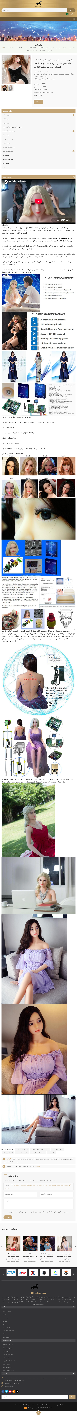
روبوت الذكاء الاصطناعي (20, 48)
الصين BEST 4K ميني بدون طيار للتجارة (30, 1255)
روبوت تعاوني (6, 155)
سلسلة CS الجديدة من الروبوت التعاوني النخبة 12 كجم (64, 1255)
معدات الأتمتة (6, 119)
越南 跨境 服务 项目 (8, 1331)
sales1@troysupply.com (12, 1383)
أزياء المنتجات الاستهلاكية (9, 147)
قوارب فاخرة (6, 163)
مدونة (50, 1405)
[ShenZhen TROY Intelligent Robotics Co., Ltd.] (38, 4)
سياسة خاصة (6, 1337)
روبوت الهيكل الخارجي (8, 159)
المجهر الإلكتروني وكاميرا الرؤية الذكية (12, 127)
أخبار (4, 1324)
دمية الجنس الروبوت (8, 1354)
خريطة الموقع (6, 1328)
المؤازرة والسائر (7, 143)
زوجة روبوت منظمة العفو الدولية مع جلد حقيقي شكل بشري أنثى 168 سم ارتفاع (13, 1255)
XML (4, 1334)
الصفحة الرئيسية (8, 48)
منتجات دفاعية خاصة (8, 151)
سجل (72, 1397)
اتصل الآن (38, 101)
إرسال (8, 1217)
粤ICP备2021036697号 (45, 1408)
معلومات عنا (6, 1318)
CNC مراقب (6, 135)
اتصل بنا (5, 1321)
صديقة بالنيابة (6, 1364)
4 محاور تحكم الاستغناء (9, 1371)
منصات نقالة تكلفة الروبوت (10, 1361)
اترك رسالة (38, 1412)
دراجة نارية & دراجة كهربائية (9, 139)
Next (73, 1274)
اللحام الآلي (6, 1351)
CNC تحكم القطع (7, 1348)
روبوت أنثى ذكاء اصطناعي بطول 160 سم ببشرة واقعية (21, 1166)
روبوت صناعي (6, 115)
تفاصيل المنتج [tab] (7, 177)
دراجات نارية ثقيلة (7, 1367)
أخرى (4, 167)
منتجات (5, 1315)
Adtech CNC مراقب (8, 1345)
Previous (4, 1274)
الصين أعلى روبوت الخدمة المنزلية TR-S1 (47, 1255)
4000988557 (9, 1386)
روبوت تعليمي (6, 123)
